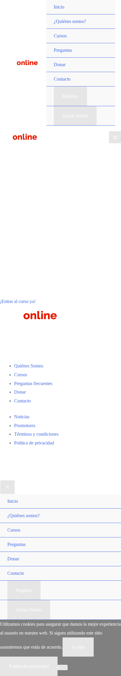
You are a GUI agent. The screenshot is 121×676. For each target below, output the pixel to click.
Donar (20, 391)
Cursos (20, 374)
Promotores (24, 425)
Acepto (78, 647)
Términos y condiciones (36, 434)
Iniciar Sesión (75, 115)
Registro (70, 96)
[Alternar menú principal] (115, 137)
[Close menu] (7, 487)
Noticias (21, 416)
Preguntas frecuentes (33, 383)
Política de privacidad (34, 442)
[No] (63, 667)
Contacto (22, 400)
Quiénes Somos (28, 365)
